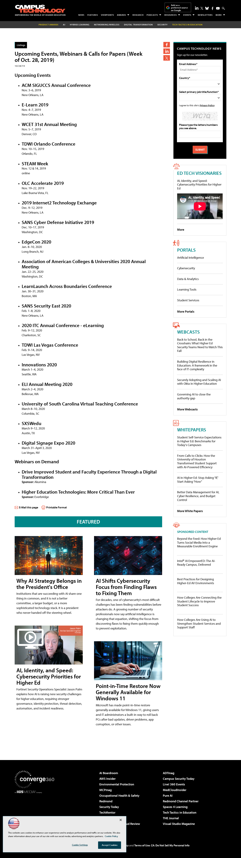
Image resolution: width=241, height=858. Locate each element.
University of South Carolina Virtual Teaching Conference (80, 404)
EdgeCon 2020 (36, 242)
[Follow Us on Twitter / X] (201, 8)
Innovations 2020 (39, 364)
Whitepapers (191, 429)
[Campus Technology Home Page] (40, 10)
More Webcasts (187, 409)
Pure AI (168, 796)
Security (162, 24)
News (81, 15)
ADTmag (168, 773)
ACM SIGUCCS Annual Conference (56, 85)
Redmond (105, 801)
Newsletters (205, 15)
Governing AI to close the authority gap (194, 396)
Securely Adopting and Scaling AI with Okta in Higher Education (199, 382)
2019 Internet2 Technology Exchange (59, 202)
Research (138, 15)
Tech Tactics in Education (179, 812)
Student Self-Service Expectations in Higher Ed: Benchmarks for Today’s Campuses (199, 441)
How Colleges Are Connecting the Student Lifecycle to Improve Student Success (199, 601)
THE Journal (171, 818)
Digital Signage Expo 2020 (48, 443)
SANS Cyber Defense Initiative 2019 (58, 222)
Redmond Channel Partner (180, 801)
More (219, 15)
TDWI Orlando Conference (48, 144)
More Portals (185, 311)
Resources (170, 15)
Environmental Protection (116, 784)
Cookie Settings (80, 844)
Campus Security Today (178, 779)
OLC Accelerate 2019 (43, 183)
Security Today (109, 807)
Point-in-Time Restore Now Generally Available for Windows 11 (128, 692)
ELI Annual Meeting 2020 (47, 384)
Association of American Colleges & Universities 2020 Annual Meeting (84, 264)
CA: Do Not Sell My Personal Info (170, 845)
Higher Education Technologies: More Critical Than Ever (78, 492)
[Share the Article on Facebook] (166, 44)
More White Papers (190, 511)
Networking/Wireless (106, 24)
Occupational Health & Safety (119, 796)
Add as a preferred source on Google (179, 7)
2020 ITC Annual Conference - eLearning (63, 325)
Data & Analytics (188, 279)
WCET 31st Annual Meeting (49, 124)
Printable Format (56, 507)
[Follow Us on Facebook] (212, 8)
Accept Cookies (110, 845)
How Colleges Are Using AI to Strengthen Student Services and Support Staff (199, 623)
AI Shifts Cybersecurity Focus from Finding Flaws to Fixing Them (126, 586)
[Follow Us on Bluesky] (207, 8)
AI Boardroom (108, 773)
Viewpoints (107, 15)
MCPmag (105, 790)
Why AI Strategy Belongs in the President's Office (49, 583)
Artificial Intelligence (190, 258)
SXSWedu (31, 423)
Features (92, 15)
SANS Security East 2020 (46, 306)
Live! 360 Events (174, 784)
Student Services (188, 300)
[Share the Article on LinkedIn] (166, 51)
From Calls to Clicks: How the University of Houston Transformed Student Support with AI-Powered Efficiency (197, 461)
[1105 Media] (36, 811)
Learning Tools (186, 289)
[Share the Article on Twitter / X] (166, 58)
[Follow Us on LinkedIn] (196, 8)
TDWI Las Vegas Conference (50, 345)
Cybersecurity (186, 268)
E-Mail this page (28, 507)
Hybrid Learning (79, 24)
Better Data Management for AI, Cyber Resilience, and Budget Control (198, 496)
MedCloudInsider (174, 790)
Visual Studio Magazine (179, 824)
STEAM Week (35, 163)
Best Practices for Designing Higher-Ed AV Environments (195, 581)
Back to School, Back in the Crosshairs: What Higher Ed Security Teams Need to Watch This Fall (200, 345)
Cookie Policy (111, 836)
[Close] (121, 820)
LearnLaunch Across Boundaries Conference (67, 286)
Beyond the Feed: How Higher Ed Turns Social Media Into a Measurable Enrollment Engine (199, 542)
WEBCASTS (188, 332)
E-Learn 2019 (35, 105)
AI (64, 24)
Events (187, 15)
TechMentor (107, 812)
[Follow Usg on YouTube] (218, 8)
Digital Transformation (138, 24)
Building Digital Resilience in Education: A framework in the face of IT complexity (197, 365)
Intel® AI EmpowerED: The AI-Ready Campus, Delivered (196, 563)
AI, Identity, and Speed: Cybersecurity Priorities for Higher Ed (48, 676)
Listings (21, 45)
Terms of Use (142, 845)
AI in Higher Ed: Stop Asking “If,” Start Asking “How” (197, 480)
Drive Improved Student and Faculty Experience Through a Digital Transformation (89, 474)
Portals (186, 250)
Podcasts (152, 15)
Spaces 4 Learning (175, 807)
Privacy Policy (207, 105)
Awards (121, 15)
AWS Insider (107, 779)
